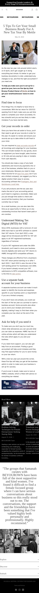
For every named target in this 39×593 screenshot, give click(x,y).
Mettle (24, 91)
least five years (23, 174)
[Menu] (2, 9)
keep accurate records (25, 145)
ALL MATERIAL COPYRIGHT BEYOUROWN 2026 (21, 581)
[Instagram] (19, 590)
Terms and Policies (19, 585)
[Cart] (36, 9)
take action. (16, 274)
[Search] (6, 9)
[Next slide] (35, 430)
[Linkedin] (23, 590)
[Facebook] (16, 590)
